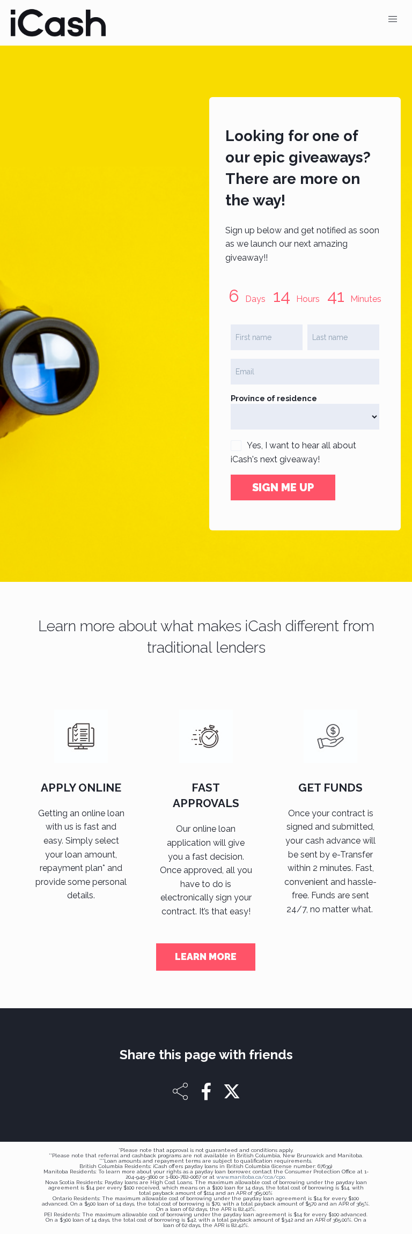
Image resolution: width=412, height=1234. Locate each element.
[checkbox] (236, 445)
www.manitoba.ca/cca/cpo (250, 1177)
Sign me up (283, 487)
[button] (393, 19)
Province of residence (274, 398)
